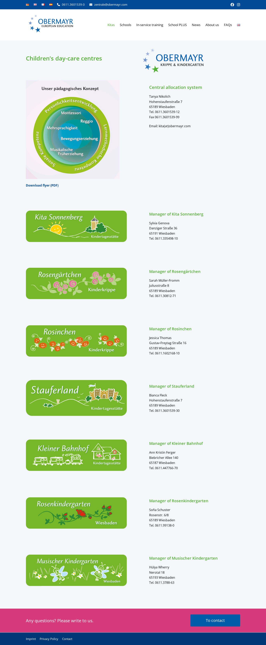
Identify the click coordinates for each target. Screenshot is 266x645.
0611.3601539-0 (73, 4)
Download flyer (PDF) (42, 185)
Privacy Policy (49, 639)
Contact (67, 639)
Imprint (31, 639)
